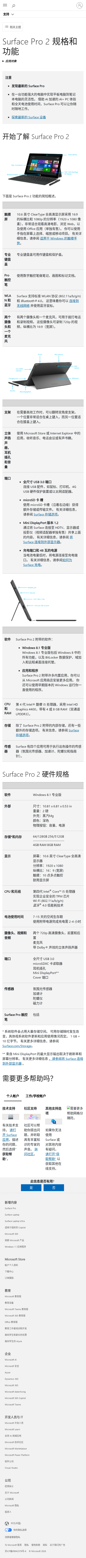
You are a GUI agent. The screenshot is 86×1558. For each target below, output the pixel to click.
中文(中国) (16, 1523)
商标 (45, 1544)
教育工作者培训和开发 (16, 1328)
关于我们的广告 (57, 1544)
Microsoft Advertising (15, 1391)
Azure (7, 1372)
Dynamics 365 (11, 1378)
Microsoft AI (11, 1359)
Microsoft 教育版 (13, 1296)
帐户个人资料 (11, 1265)
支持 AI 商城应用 (13, 1435)
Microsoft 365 (11, 1233)
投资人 (8, 1511)
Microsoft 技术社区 (14, 1442)
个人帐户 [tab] (12, 1096)
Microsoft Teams (13, 1404)
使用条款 (35, 1544)
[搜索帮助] (14, 5)
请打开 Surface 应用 (9, 1135)
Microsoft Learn (12, 1429)
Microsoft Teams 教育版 (16, 1309)
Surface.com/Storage (16, 1046)
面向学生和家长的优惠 (16, 1334)
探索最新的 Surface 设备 (29, 117)
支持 (6, 14)
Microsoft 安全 (12, 1366)
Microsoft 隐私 (12, 1505)
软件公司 (9, 1461)
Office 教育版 (11, 1321)
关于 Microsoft (12, 1492)
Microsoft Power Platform (17, 1454)
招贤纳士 (9, 1486)
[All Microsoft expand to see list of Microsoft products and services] (5, 5)
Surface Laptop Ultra (15, 1221)
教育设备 (9, 1302)
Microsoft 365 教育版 (15, 1315)
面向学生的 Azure (13, 1341)
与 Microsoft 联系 (13, 1544)
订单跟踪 (9, 1277)
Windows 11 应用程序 (15, 1246)
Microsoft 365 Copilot (15, 1398)
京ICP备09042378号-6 (15, 1551)
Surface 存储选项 (46, 514)
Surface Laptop (12, 1214)
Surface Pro (10, 1208)
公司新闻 (9, 1499)
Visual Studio (11, 1467)
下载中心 (9, 1271)
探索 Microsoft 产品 (14, 1240)
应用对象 (11, 61)
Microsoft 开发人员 (14, 1422)
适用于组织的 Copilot (15, 1227)
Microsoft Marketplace (16, 1448)
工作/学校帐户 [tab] (36, 1096)
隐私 (26, 1544)
